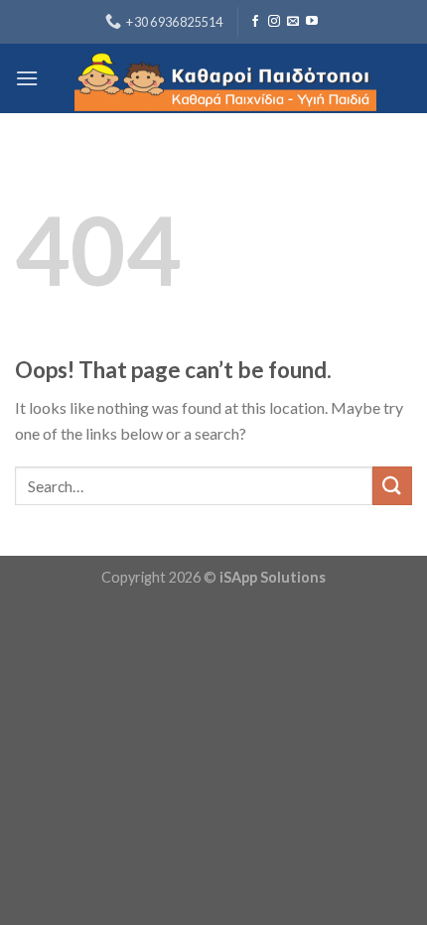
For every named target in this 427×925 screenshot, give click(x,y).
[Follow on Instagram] (274, 22)
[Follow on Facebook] (255, 22)
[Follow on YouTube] (312, 22)
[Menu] (27, 78)
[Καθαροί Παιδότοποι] (225, 78)
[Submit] (392, 485)
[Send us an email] (293, 22)
